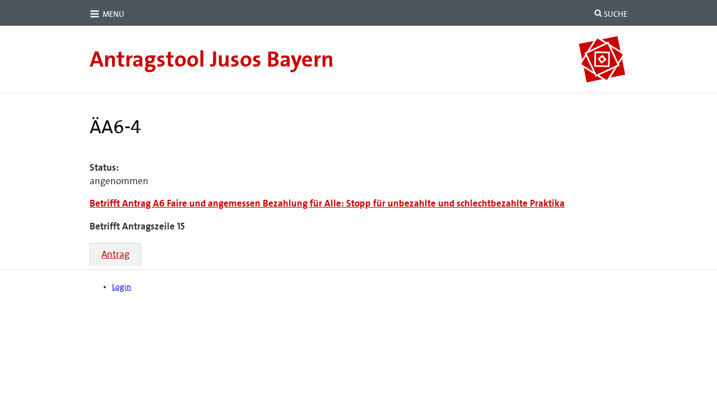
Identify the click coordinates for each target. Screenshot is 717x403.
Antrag (115, 254)
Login (121, 287)
